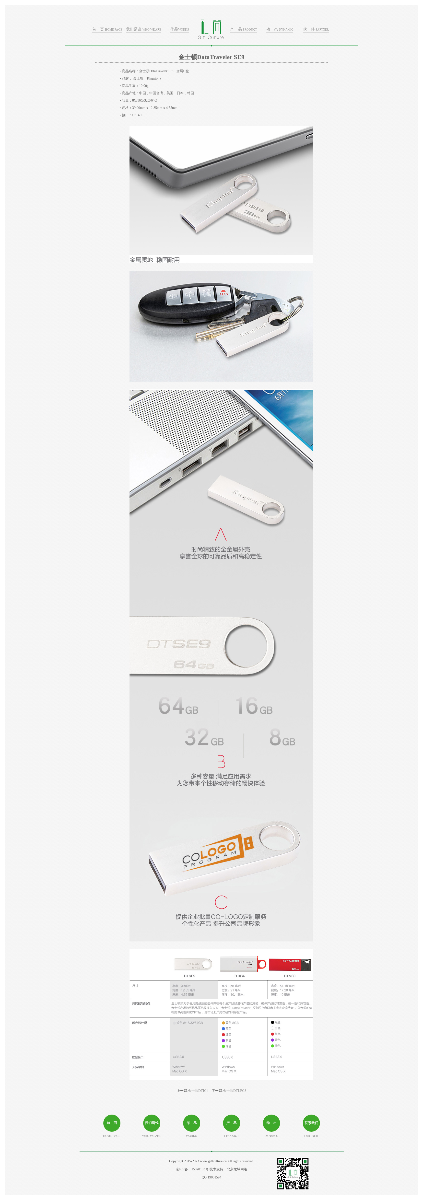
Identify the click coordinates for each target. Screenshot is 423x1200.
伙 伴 (316, 29)
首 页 (107, 29)
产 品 (243, 29)
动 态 (279, 29)
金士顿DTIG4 (198, 1091)
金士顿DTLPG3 (234, 1091)
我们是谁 (143, 29)
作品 (179, 29)
